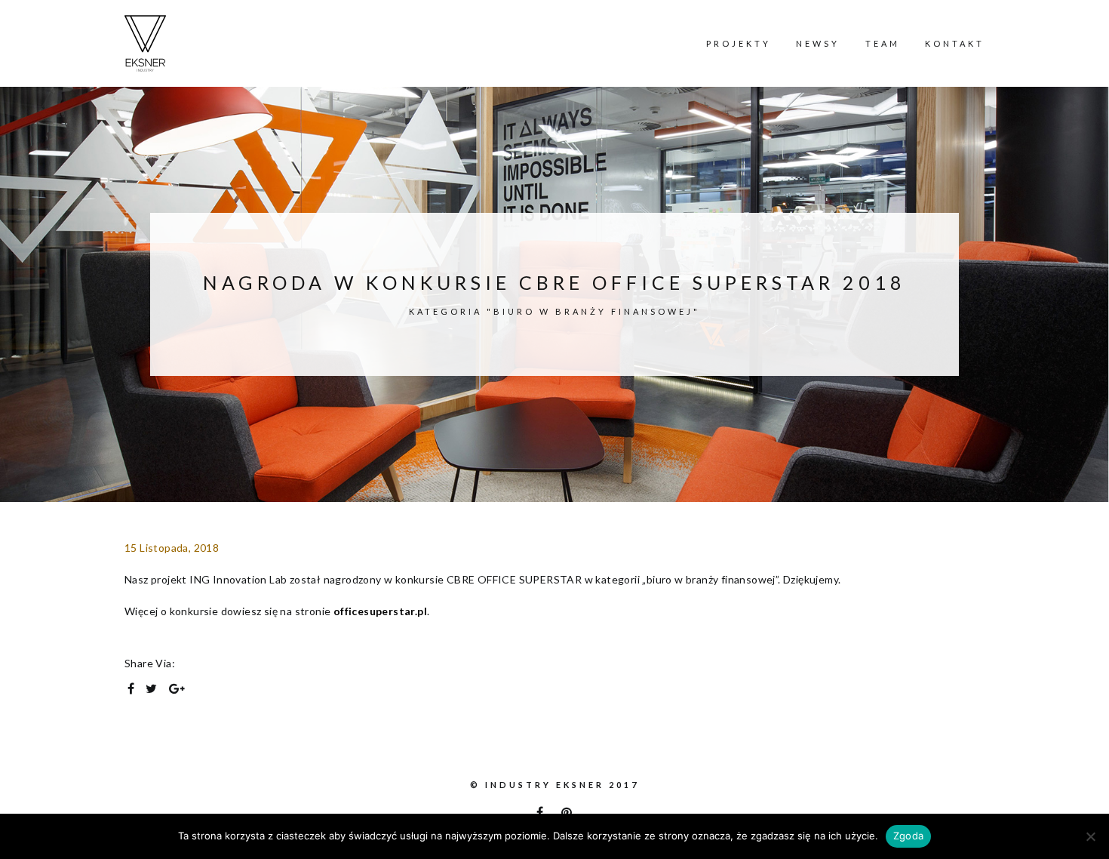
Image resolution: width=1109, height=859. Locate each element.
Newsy (818, 43)
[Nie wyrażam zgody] (1090, 836)
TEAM (882, 43)
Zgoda (908, 836)
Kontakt (955, 43)
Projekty (738, 43)
